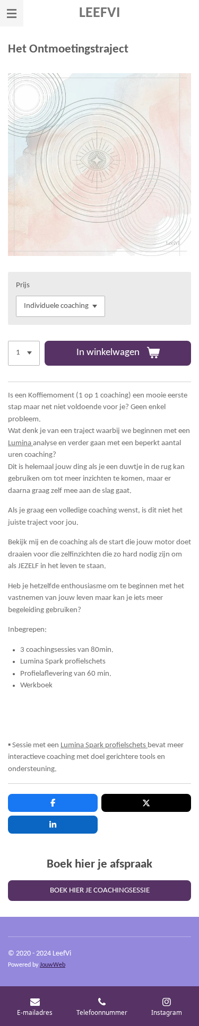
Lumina (20, 443)
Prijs (23, 285)
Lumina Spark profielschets (104, 745)
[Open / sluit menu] (11, 13)
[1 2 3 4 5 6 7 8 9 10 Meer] (24, 353)
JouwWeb (52, 965)
